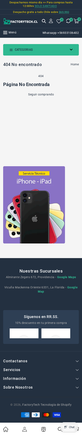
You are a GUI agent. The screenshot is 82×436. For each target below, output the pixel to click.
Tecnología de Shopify (56, 404)
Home (75, 64)
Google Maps (66, 277)
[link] (5, 430)
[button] (44, 21)
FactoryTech (31, 404)
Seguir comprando (41, 94)
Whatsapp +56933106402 (60, 32)
